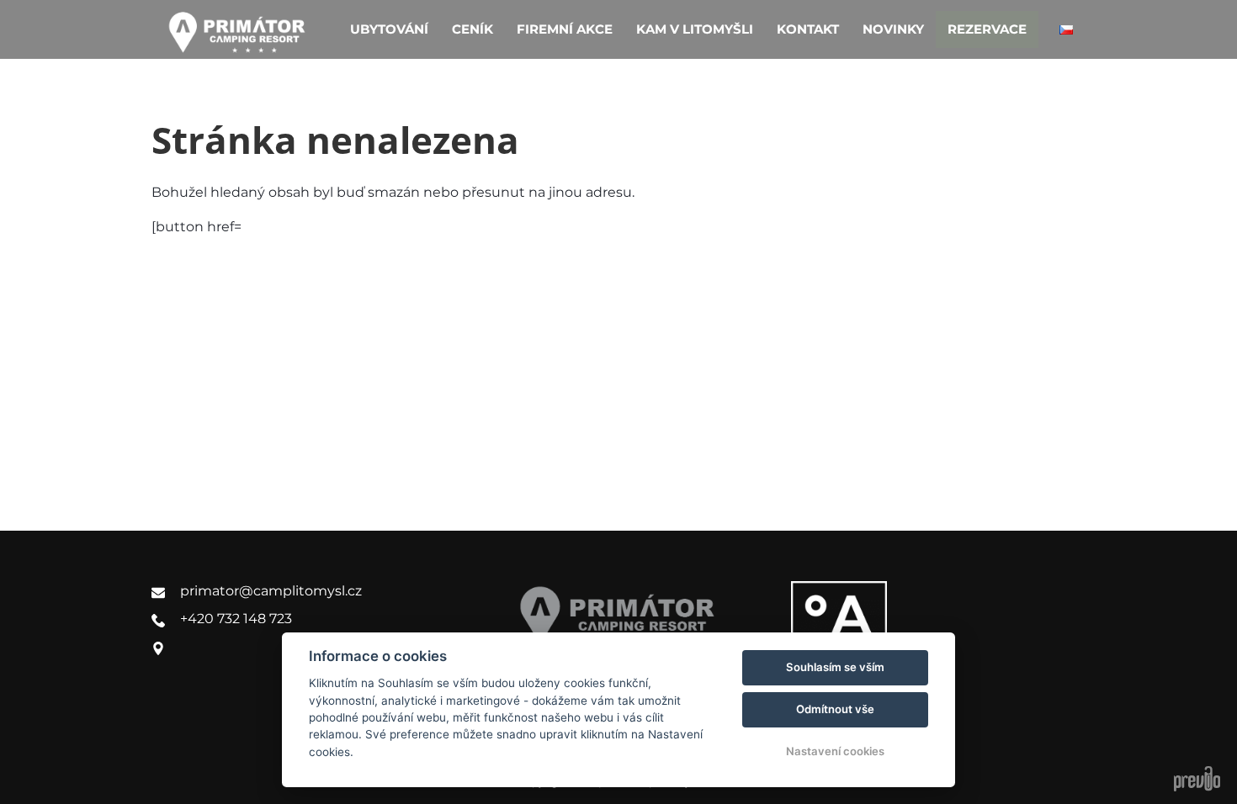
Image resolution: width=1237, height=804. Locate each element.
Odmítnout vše (835, 709)
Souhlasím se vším (835, 667)
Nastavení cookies (835, 751)
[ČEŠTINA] (1066, 30)
